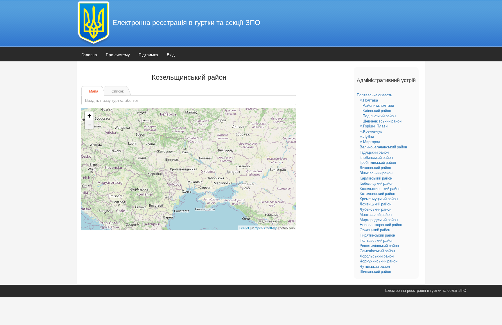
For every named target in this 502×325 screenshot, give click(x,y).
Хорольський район (377, 256)
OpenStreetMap (266, 227)
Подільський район (379, 115)
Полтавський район (376, 240)
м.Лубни (367, 136)
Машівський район (376, 214)
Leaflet (244, 227)
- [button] (89, 124)
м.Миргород (370, 141)
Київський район (377, 110)
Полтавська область (374, 94)
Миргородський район (379, 219)
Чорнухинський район (378, 261)
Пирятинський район (377, 235)
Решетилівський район (379, 245)
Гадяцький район (374, 152)
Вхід (171, 54)
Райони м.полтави (378, 105)
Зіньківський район (376, 172)
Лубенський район (375, 209)
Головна (89, 54)
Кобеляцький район (376, 183)
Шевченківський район (382, 121)
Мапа (93, 90)
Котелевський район (377, 193)
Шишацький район (375, 271)
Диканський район (375, 167)
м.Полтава (369, 100)
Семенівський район (377, 250)
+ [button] (89, 115)
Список (117, 90)
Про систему (118, 54)
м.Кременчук (371, 131)
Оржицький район (375, 229)
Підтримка (148, 54)
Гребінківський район (378, 162)
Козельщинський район (380, 188)
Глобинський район (376, 157)
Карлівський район (376, 178)
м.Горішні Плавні (374, 126)
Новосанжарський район (381, 224)
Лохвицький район (375, 204)
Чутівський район (375, 266)
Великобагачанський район (383, 147)
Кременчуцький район (379, 198)
